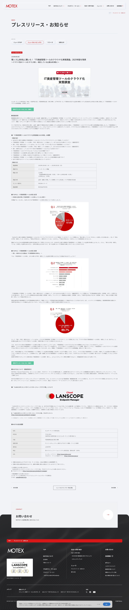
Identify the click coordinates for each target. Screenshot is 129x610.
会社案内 (45, 559)
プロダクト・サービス (48, 572)
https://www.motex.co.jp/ (64, 454)
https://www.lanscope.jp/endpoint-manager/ (23, 415)
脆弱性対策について (110, 569)
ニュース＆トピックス (34, 42)
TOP (49, 6)
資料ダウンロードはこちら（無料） (22, 109)
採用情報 (119, 6)
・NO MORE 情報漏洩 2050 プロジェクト (81, 556)
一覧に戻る (64, 487)
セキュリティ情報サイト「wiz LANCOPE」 (29, 592)
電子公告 (73, 572)
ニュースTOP (18, 42)
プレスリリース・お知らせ (77, 569)
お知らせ (61, 42)
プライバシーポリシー (24, 605)
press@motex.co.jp (21, 477)
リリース (50, 42)
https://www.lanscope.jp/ (71, 456)
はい (107, 604)
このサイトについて (110, 566)
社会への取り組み (89, 6)
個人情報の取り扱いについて (112, 575)
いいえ (98, 604)
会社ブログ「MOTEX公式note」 (49, 592)
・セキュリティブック (76, 559)
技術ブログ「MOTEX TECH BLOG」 (69, 592)
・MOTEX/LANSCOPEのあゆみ (51, 575)
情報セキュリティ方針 (110, 572)
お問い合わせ (110, 6)
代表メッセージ (47, 562)
